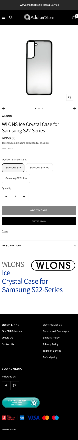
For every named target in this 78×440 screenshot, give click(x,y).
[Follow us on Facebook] (6, 385)
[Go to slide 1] (35, 108)
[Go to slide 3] (42, 108)
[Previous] (3, 108)
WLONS (7, 116)
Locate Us (7, 337)
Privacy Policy (50, 344)
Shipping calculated (26, 143)
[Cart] (74, 17)
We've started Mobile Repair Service (39, 5)
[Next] (74, 108)
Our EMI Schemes (12, 331)
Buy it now (39, 221)
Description (11, 245)
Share (5, 231)
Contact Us (8, 344)
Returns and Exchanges (56, 331)
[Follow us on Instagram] (14, 385)
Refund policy (50, 357)
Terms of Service (52, 351)
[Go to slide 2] (39, 108)
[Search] (10, 17)
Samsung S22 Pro (39, 167)
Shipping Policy (51, 337)
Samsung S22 (13, 167)
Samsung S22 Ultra (16, 178)
